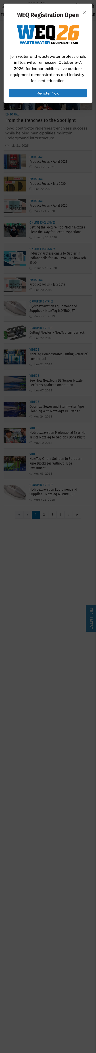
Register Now (48, 93)
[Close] (85, 12)
